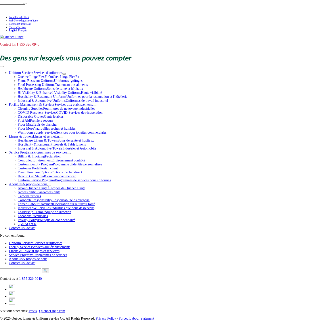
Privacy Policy (106, 318)
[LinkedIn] (12, 296)
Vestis (33, 311)
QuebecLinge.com (52, 311)
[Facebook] (12, 289)
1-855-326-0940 (30, 278)
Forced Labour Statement (136, 318)
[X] (12, 303)
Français (22, 30)
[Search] (25, 3)
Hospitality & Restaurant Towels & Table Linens (52, 144)
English (13, 30)
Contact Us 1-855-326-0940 (19, 10)
